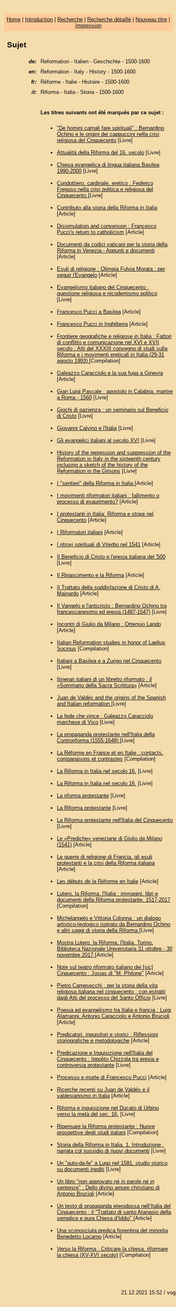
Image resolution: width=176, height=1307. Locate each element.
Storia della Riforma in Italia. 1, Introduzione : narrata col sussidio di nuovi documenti (110, 1148)
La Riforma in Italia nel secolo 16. (96, 771)
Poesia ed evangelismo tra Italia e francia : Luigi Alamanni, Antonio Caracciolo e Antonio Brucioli (114, 1013)
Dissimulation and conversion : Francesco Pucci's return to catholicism (106, 229)
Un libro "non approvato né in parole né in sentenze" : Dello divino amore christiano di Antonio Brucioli (108, 1187)
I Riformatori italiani (80, 532)
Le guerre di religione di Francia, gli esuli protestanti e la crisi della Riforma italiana (106, 860)
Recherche (70, 19)
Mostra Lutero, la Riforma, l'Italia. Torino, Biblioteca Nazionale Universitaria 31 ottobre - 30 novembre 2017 (114, 949)
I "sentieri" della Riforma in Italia (96, 483)
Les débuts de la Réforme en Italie (97, 881)
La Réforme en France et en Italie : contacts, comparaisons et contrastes (110, 756)
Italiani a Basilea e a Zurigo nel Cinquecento (109, 661)
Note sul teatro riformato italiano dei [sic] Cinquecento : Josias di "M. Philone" (105, 970)
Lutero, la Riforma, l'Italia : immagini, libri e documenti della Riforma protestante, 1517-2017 (113, 897)
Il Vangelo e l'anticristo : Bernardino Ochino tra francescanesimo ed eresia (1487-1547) (112, 609)
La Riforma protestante (84, 808)
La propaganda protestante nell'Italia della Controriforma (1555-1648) (106, 737)
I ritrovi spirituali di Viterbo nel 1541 (98, 544)
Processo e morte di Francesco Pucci (102, 1077)
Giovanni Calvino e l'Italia (87, 428)
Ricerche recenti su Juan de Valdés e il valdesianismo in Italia (103, 1093)
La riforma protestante (83, 796)
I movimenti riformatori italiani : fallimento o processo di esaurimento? (108, 498)
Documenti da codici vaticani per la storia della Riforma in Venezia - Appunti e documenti (112, 247)
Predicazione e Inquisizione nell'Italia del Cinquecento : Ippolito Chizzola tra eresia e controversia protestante (108, 1059)
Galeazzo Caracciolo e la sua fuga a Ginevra (110, 373)
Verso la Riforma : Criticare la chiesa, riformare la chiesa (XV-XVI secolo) (112, 1252)
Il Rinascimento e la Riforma (90, 575)
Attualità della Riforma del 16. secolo (100, 152)
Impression (88, 25)
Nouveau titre (151, 19)
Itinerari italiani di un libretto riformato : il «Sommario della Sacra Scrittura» (104, 682)
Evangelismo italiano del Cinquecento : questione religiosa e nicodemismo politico (107, 290)
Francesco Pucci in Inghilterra (92, 324)
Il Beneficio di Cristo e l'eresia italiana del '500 (111, 557)
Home (13, 19)
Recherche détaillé (109, 19)
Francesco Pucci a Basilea (89, 312)
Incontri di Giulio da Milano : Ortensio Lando (109, 624)
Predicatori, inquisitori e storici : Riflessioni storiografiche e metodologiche (107, 1037)
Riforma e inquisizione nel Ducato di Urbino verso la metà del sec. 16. (108, 1111)
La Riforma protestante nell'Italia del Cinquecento (115, 820)
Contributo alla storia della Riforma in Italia (107, 208)
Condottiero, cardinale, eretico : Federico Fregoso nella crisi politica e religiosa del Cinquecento (105, 189)
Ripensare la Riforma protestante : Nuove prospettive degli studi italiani (106, 1129)
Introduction (39, 19)
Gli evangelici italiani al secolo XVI (98, 440)
